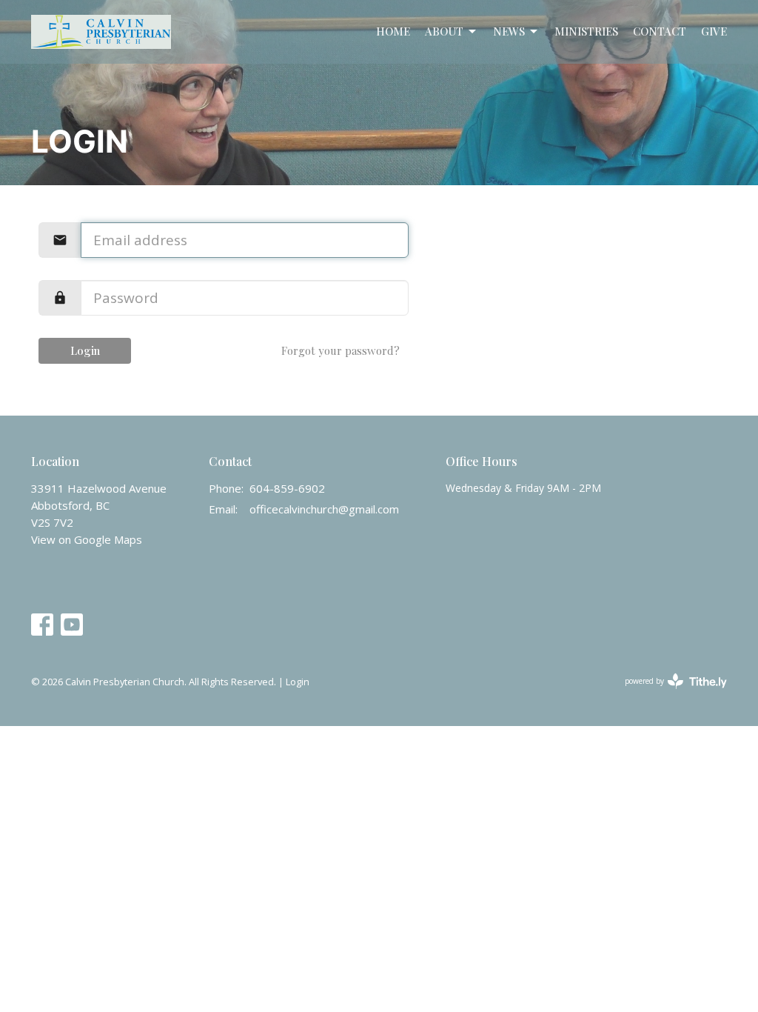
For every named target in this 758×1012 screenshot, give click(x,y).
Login (85, 350)
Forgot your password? (340, 350)
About (444, 31)
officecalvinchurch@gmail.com (324, 509)
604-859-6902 (287, 488)
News (509, 31)
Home (393, 31)
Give (714, 31)
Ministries (586, 31)
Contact (659, 31)
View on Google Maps (86, 539)
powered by (668, 693)
